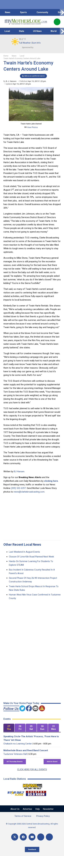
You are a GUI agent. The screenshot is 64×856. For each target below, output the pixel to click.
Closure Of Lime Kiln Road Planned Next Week (31, 556)
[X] (14, 837)
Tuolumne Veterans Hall (15, 754)
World (54, 31)
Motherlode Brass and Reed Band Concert (25, 750)
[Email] (40, 837)
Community (42, 12)
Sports (23, 12)
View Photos (32, 127)
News (7, 12)
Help (37, 809)
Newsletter (48, 809)
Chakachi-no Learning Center (17, 743)
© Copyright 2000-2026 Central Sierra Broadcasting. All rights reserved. (32, 826)
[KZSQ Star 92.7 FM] (14, 792)
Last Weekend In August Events (24, 551)
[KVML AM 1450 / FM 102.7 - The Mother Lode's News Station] (32, 786)
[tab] (8, 728)
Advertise (27, 809)
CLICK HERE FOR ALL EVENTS (32, 769)
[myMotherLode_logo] (25, 22)
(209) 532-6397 (18, 488)
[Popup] (57, 21)
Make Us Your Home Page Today (21, 703)
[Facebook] (23, 837)
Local (7, 31)
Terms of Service (22, 816)
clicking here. (51, 481)
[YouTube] (32, 837)
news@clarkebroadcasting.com (29, 491)
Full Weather (25, 43)
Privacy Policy (43, 816)
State (21, 31)
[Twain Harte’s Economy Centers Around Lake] (31, 120)
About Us (14, 809)
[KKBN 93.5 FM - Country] (36, 792)
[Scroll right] (62, 12)
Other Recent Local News (22, 544)
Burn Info (36, 43)
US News (37, 31)
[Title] (49, 837)
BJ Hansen (19, 471)
